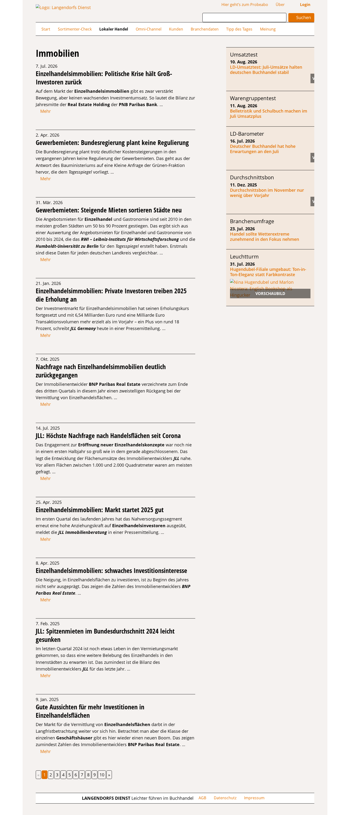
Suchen (303, 17)
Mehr (45, 111)
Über (280, 4)
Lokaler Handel (113, 29)
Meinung (268, 29)
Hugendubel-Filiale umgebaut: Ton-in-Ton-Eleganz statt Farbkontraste (268, 271)
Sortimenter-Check (75, 29)
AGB (202, 798)
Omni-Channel (148, 29)
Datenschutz (225, 798)
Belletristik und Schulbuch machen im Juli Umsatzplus (268, 113)
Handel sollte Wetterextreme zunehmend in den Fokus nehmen (264, 236)
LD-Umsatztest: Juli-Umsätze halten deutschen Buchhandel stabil (266, 69)
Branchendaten (205, 29)
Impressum (254, 798)
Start (45, 29)
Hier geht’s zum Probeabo (244, 4)
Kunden (176, 29)
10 (102, 775)
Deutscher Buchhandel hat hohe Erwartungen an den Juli (262, 148)
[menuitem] (46, 28)
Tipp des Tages (239, 29)
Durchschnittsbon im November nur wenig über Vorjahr (267, 192)
